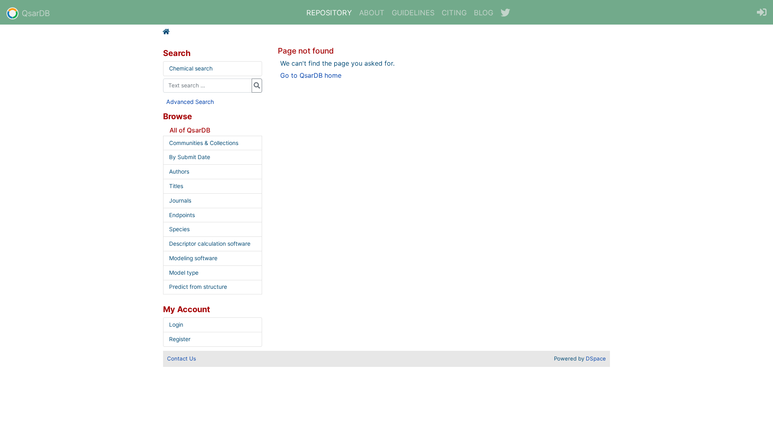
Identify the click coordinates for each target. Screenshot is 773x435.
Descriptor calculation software (209, 243)
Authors (179, 171)
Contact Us (181, 358)
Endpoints (182, 215)
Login (176, 324)
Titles (176, 186)
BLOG (483, 12)
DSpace (596, 358)
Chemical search (191, 68)
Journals (180, 200)
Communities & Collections (203, 143)
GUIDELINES (413, 12)
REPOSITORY (329, 12)
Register (179, 339)
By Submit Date (189, 157)
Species (179, 229)
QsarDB (36, 13)
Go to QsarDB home (310, 75)
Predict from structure (198, 287)
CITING (454, 12)
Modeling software (193, 258)
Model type (183, 272)
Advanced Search (190, 101)
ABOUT (371, 12)
